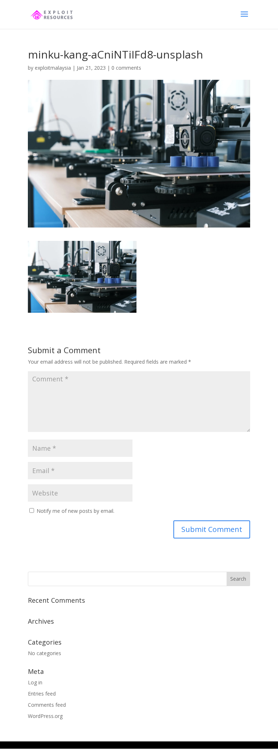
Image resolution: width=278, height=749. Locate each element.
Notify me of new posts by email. (75, 510)
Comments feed (47, 704)
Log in (35, 682)
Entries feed (42, 693)
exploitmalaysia (53, 67)
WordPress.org (45, 716)
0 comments (126, 67)
